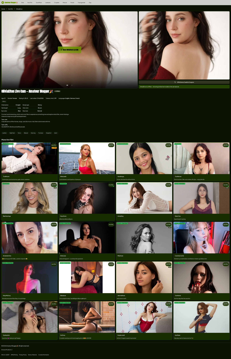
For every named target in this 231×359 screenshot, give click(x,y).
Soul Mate (39, 2)
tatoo (19, 133)
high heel (12, 133)
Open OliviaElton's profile (72, 50)
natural (26, 133)
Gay (90, 2)
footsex (40, 133)
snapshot (48, 133)
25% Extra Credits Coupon (186, 82)
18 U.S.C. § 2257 (5, 354)
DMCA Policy (14, 354)
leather (4, 133)
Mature (65, 2)
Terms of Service (32, 354)
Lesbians (48, 2)
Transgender (81, 2)
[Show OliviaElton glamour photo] (72, 85)
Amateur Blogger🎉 (10, 2)
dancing (33, 133)
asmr (55, 133)
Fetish (72, 2)
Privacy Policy (23, 354)
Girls (22, 2)
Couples (56, 2)
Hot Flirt (30, 2)
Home (3, 9)
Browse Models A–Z (6, 349)
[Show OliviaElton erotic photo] (67, 85)
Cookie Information (43, 354)
